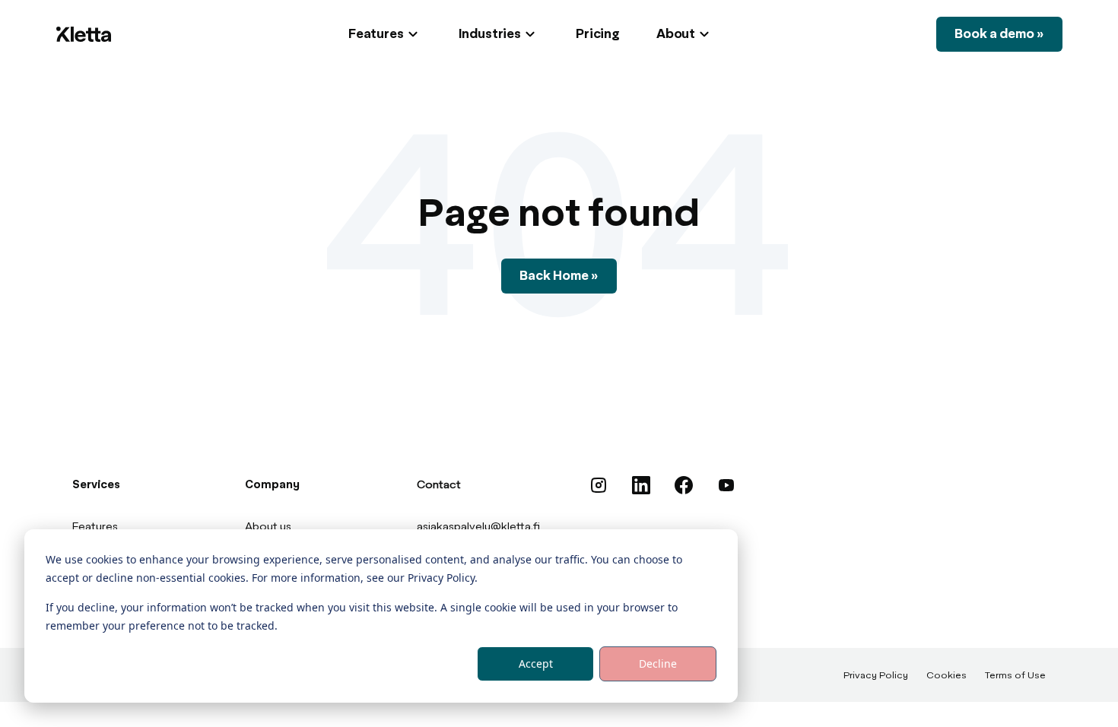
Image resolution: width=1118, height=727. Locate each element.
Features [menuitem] (95, 527)
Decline (658, 663)
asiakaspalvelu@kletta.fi (478, 527)
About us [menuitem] (268, 527)
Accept (536, 663)
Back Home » (559, 276)
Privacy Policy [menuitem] (875, 676)
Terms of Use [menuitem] (1015, 676)
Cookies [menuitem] (946, 676)
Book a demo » (999, 34)
